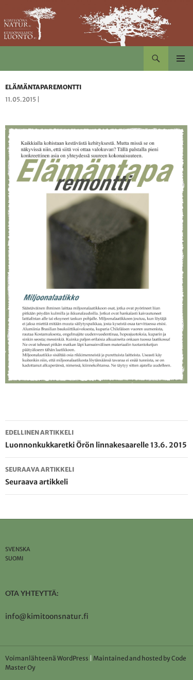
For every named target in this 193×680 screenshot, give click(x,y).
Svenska (17, 549)
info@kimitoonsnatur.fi (47, 616)
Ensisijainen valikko (180, 58)
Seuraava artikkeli (39, 476)
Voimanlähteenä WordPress (47, 658)
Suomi (14, 558)
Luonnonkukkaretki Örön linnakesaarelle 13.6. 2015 (96, 439)
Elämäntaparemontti (43, 87)
